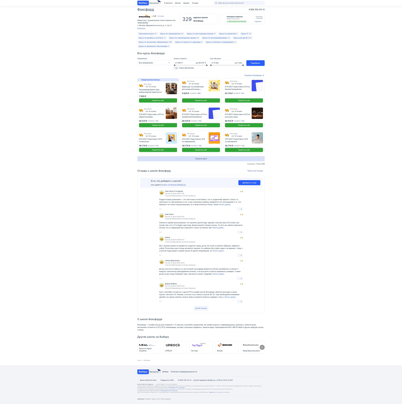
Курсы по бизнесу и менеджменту (221, 42)
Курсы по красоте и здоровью (188, 42)
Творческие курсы (148, 34)
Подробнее (258, 21)
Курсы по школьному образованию (155, 42)
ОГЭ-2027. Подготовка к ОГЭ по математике (236, 140)
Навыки (186, 3)
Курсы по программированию (216, 38)
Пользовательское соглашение (176, 387)
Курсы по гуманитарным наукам (184, 38)
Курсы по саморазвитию (171, 34)
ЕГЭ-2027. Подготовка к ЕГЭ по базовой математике (237, 88)
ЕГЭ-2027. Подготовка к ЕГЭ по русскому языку (237, 115)
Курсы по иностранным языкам (201, 34)
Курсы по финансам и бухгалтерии (154, 46)
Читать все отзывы (255, 171)
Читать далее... (225, 204)
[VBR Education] (148, 3)
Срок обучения (215, 58)
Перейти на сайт (158, 100)
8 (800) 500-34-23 (184, 380)
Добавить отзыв (249, 183)
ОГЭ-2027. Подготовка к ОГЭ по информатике (193, 140)
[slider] (174, 65)
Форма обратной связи (148, 380)
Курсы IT (246, 34)
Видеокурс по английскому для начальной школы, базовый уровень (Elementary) (194, 88)
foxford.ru (141, 28)
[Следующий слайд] (262, 347)
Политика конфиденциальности (184, 372)
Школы (178, 3)
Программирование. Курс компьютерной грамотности (150, 91)
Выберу (165, 372)
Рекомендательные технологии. (169, 390)
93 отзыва (161, 16)
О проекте (168, 3)
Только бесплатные (186, 68)
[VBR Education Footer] (148, 371)
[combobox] (154, 62)
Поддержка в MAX (167, 380)
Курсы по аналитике (228, 34)
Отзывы (195, 3)
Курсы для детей (242, 38)
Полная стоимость (180, 58)
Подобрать (255, 63)
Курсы (139, 360)
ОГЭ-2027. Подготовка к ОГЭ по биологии (150, 140)
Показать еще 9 (201, 159)
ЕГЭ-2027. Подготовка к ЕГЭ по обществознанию (151, 115)
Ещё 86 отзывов (201, 308)
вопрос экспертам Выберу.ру (174, 185)
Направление (142, 58)
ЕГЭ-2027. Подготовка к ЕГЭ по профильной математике (194, 115)
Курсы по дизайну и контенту (152, 38)
